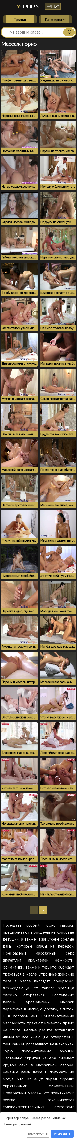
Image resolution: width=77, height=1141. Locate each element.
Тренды (20, 19)
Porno (40, 6)
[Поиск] (69, 32)
